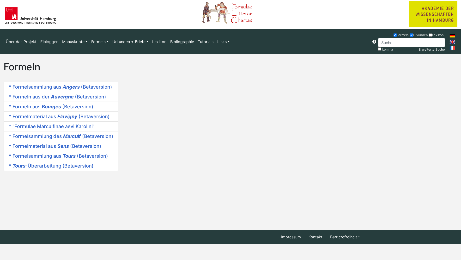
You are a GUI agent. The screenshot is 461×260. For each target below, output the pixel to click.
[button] (374, 41)
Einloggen (49, 41)
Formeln (403, 35)
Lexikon (159, 41)
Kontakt (315, 236)
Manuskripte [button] (73, 41)
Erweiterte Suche (432, 49)
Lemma (387, 49)
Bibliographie (182, 41)
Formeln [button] (98, 41)
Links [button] (222, 41)
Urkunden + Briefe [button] (129, 41)
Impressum (291, 236)
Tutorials (205, 41)
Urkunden (420, 35)
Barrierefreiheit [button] (343, 236)
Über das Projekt (21, 41)
